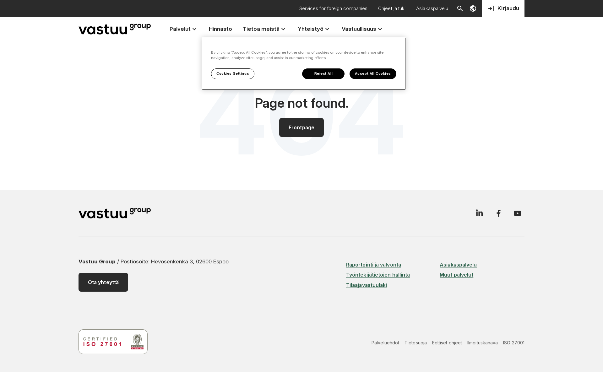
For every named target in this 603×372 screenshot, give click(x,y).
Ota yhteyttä (103, 282)
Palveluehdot (385, 342)
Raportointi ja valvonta (373, 264)
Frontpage (301, 127)
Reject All (323, 73)
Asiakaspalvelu (432, 8)
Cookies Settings (232, 73)
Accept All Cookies (373, 73)
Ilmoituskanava (482, 342)
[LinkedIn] (479, 213)
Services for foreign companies (333, 8)
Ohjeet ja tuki (391, 8)
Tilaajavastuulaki (366, 285)
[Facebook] (498, 213)
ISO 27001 (513, 342)
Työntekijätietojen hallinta (378, 275)
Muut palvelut (456, 275)
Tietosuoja (416, 342)
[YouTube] (517, 213)
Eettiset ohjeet (447, 342)
